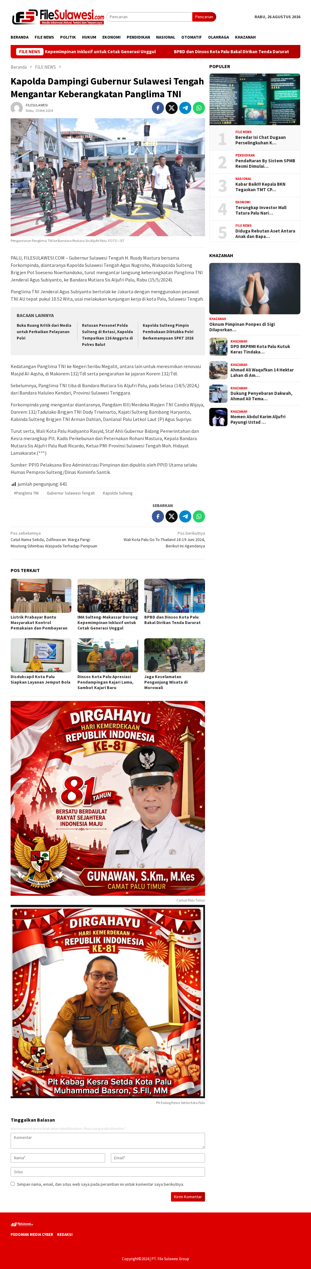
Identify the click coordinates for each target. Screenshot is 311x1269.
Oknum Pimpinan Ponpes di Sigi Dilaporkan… (242, 327)
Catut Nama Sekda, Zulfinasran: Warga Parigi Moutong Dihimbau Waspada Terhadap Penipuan (54, 539)
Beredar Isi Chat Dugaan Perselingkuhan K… (260, 140)
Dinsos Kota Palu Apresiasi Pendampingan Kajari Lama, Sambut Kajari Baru (105, 682)
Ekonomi (243, 202)
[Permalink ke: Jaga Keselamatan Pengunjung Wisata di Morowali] (174, 655)
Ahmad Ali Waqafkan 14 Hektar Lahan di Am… (262, 372)
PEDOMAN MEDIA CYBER (32, 1234)
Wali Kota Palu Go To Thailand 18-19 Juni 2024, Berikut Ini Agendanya (164, 539)
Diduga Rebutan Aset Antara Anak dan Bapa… (265, 233)
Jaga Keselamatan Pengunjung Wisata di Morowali (166, 682)
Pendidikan (245, 155)
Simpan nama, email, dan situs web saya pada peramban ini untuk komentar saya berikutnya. (100, 1184)
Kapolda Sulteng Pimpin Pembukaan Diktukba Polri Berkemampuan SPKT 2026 (168, 332)
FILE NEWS (243, 132)
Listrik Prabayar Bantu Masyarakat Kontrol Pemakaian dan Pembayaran (39, 622)
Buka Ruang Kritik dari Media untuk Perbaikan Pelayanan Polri (44, 332)
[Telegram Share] (185, 108)
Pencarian (204, 16)
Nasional (243, 179)
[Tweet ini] (172, 108)
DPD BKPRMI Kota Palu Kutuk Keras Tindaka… (260, 349)
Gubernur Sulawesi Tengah (71, 493)
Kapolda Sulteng (118, 493)
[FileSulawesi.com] (58, 16)
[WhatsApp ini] (199, 108)
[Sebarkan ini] (158, 108)
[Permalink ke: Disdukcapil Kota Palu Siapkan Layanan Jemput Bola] (41, 655)
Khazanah (217, 319)
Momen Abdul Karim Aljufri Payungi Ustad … (258, 419)
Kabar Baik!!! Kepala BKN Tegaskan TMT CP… (260, 186)
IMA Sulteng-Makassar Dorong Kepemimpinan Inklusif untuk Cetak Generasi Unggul (107, 622)
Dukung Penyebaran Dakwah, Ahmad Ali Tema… (261, 396)
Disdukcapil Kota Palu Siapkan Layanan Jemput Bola (40, 679)
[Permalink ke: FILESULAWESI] (17, 107)
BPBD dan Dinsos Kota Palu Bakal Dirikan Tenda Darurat (186, 51)
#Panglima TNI (26, 493)
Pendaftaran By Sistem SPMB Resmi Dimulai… (265, 163)
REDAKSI (65, 1234)
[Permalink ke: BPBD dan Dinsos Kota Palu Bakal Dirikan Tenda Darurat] (174, 596)
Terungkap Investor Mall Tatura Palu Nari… (260, 210)
